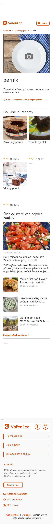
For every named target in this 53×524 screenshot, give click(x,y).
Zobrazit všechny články (15, 335)
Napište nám (13, 485)
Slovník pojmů (20, 31)
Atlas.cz (26, 514)
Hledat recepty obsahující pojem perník (24, 99)
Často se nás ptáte (17, 493)
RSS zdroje (13, 505)
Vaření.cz (7, 31)
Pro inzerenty (14, 499)
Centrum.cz (12, 514)
